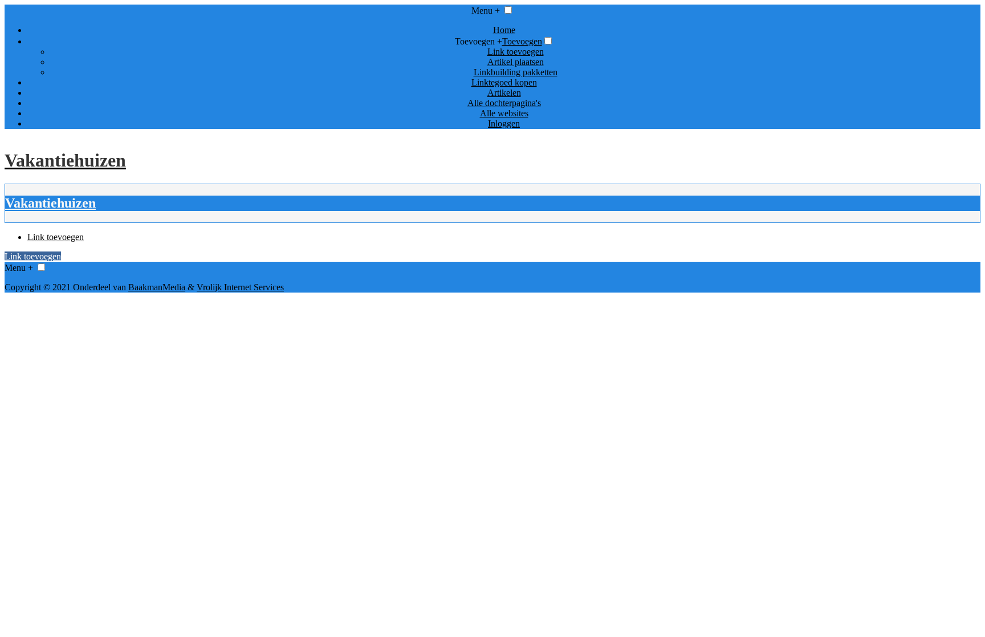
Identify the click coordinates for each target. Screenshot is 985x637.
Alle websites (504, 113)
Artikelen (504, 93)
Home (504, 30)
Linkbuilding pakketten (515, 72)
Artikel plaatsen (515, 62)
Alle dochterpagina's (504, 103)
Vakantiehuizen (50, 203)
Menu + (485, 10)
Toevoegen (522, 41)
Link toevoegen (515, 51)
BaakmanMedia (156, 287)
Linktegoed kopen (504, 82)
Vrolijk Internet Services (240, 287)
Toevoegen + (478, 41)
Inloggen (504, 123)
